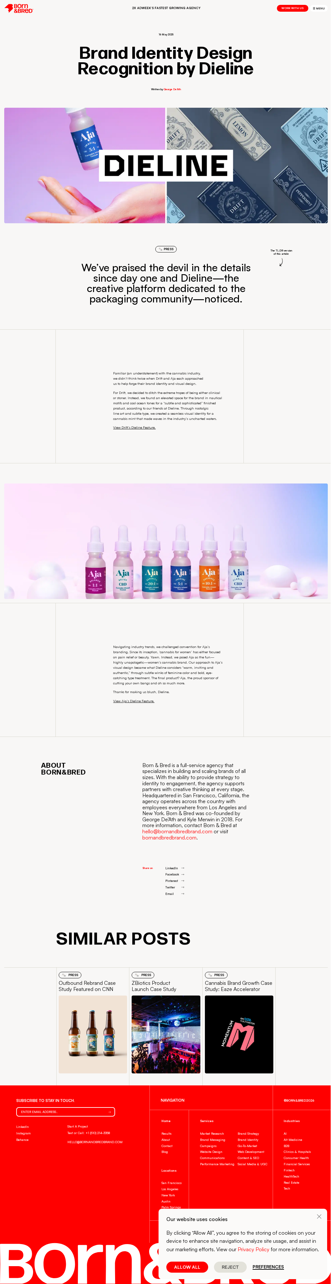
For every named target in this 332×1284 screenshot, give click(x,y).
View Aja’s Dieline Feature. (133, 701)
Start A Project (77, 1126)
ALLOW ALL (187, 1267)
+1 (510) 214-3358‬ (98, 1133)
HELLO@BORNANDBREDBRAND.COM (95, 1142)
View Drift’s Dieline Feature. (134, 427)
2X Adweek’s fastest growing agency (166, 8)
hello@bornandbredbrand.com (177, 831)
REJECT (230, 1267)
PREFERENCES (268, 1267)
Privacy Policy (253, 1249)
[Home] (19, 8)
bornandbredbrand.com (169, 837)
